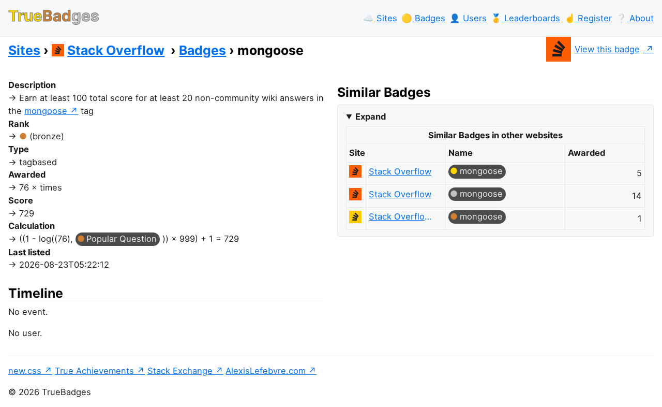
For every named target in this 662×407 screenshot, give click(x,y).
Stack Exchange (180, 371)
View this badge (607, 49)
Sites (24, 50)
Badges (202, 50)
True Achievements (94, 371)
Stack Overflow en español (402, 216)
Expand (370, 116)
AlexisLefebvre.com (265, 371)
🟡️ (423, 18)
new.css (24, 371)
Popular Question (121, 239)
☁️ (380, 18)
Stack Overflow (115, 50)
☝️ (588, 18)
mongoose (45, 111)
